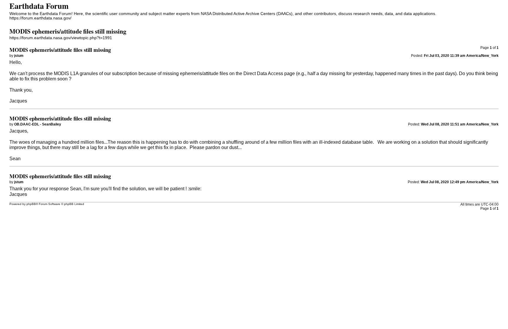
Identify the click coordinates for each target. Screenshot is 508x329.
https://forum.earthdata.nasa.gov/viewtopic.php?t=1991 (60, 38)
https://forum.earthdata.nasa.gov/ (40, 18)
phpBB (31, 204)
